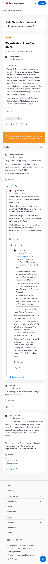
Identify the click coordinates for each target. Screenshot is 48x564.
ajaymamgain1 (19, 191)
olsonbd (22, 250)
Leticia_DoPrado (15, 56)
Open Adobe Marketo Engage (21, 26)
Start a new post (21, 138)
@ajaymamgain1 (22, 256)
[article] (24, 170)
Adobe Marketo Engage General (12, 10)
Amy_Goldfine (15, 415)
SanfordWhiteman (16, 154)
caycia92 (13, 386)
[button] (12, 51)
